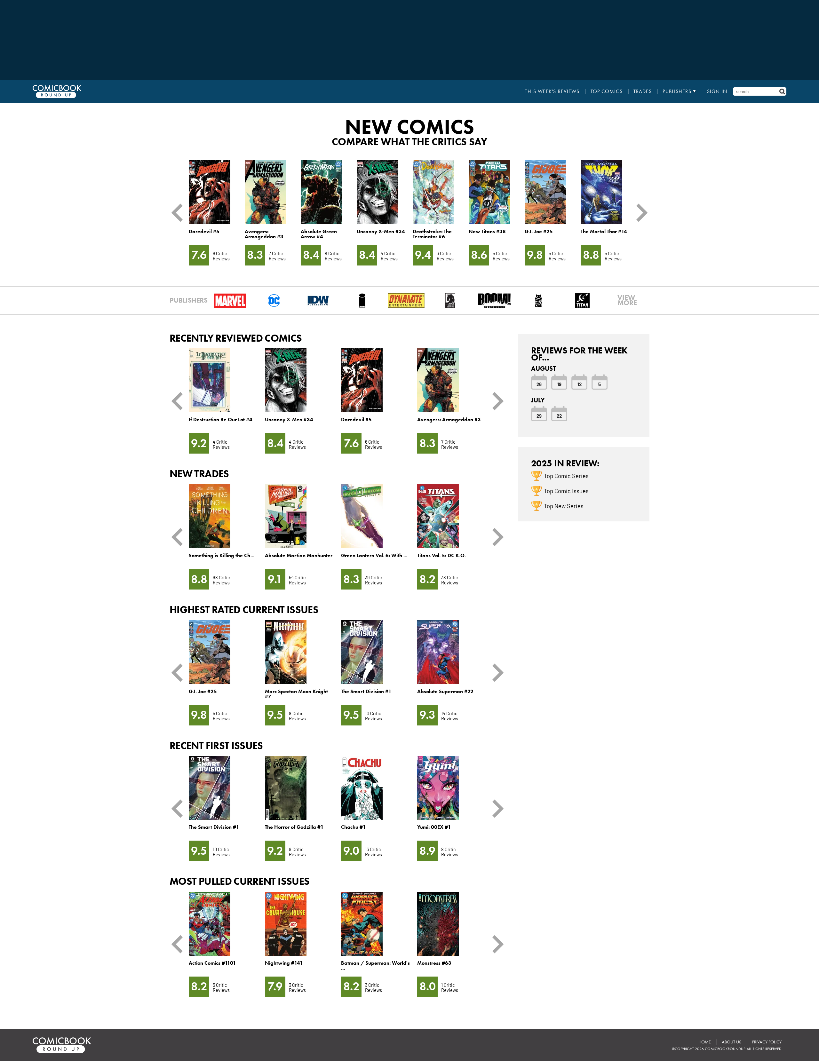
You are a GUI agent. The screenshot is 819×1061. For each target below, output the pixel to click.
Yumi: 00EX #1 (434, 827)
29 (539, 415)
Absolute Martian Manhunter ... (298, 558)
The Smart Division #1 (366, 691)
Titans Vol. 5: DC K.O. (441, 555)
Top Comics (607, 91)
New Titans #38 (487, 231)
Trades (642, 91)
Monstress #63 (434, 963)
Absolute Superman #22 (445, 691)
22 (559, 415)
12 (579, 384)
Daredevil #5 (204, 231)
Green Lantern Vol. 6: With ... (374, 555)
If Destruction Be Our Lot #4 (220, 419)
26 (539, 384)
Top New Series (564, 506)
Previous (179, 213)
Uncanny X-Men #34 (381, 231)
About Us (731, 1042)
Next (639, 213)
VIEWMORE (627, 300)
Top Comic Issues (566, 491)
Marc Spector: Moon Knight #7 (296, 694)
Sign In (717, 91)
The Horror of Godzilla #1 (294, 827)
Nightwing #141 (284, 963)
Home (704, 1042)
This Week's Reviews (552, 91)
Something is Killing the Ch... (221, 555)
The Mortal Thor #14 (604, 231)
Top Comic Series (566, 475)
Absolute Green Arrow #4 (319, 234)
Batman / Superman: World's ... (375, 965)
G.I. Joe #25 (539, 231)
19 (559, 384)
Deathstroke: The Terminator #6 (432, 234)
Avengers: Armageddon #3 (264, 234)
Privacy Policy (767, 1042)
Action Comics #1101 (212, 963)
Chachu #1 (353, 827)
